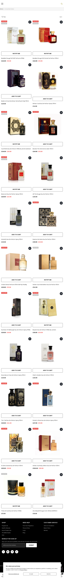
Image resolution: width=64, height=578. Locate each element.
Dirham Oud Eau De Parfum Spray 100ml (44, 103)
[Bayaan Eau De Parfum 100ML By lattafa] (48, 307)
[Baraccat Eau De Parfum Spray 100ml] (16, 171)
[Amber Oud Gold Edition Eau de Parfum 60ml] (48, 262)
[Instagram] (7, 551)
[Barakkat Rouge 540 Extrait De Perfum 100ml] (48, 36)
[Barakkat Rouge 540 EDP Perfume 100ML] (16, 36)
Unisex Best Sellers (9, 9)
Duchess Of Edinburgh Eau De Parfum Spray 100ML (15, 330)
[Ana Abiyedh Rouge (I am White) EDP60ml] (48, 488)
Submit (31, 545)
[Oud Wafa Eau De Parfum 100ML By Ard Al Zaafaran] (16, 126)
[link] (61, 575)
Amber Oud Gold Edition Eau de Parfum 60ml (46, 284)
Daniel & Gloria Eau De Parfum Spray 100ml (45, 420)
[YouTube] (12, 551)
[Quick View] (29, 22)
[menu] (2, 4)
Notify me (16, 54)
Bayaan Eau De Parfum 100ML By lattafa (44, 330)
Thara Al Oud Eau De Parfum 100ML (11, 511)
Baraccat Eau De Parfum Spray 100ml (12, 194)
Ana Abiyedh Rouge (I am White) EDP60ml (45, 511)
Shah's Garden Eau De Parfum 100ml (43, 375)
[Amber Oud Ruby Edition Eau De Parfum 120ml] (48, 443)
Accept (31, 574)
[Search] (62, 4)
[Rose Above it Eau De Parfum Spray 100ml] (16, 352)
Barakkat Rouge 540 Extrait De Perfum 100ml (45, 58)
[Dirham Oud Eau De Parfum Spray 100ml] (48, 81)
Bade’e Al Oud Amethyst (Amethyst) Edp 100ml (15, 101)
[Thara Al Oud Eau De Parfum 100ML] (16, 488)
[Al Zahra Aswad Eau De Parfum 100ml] (16, 443)
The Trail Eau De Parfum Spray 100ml (11, 420)
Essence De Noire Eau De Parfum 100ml (44, 239)
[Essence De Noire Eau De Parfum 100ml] (48, 217)
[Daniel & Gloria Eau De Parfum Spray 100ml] (48, 398)
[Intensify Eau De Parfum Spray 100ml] (16, 217)
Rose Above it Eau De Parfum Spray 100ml (13, 375)
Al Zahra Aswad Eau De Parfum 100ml (12, 465)
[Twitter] (16, 551)
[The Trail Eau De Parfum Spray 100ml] (16, 398)
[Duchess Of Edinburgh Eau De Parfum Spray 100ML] (16, 307)
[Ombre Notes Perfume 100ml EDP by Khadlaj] (16, 262)
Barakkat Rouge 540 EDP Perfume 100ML (12, 58)
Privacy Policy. (23, 570)
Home (1, 9)
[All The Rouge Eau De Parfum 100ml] (48, 171)
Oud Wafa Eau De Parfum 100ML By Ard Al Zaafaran (16, 149)
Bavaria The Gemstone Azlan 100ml (43, 149)
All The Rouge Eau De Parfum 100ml (43, 194)
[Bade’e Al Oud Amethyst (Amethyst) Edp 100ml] (16, 78)
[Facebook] (3, 551)
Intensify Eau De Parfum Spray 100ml (11, 239)
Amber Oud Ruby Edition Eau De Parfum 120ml (46, 465)
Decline (48, 574)
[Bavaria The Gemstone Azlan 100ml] (48, 126)
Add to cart (16, 96)
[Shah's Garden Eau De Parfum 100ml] (48, 352)
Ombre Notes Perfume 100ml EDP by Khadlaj (14, 284)
